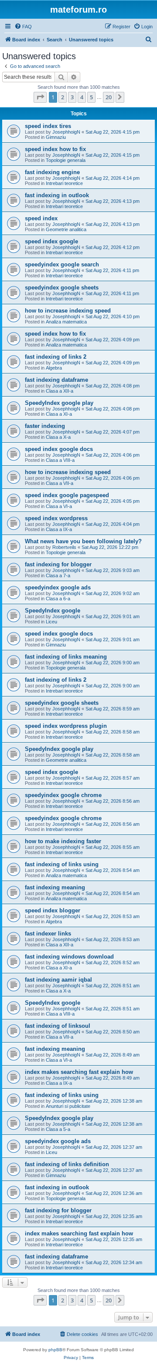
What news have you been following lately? (83, 541)
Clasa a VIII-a (60, 460)
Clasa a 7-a (58, 575)
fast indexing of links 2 (55, 356)
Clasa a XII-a (59, 391)
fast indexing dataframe (56, 380)
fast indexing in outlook (57, 195)
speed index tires (48, 126)
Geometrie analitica (66, 229)
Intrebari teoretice (64, 183)
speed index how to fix (55, 149)
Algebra (54, 367)
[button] (40, 97)
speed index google (51, 241)
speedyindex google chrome (63, 795)
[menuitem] (23, 26)
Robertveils (64, 547)
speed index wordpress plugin (66, 726)
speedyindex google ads (58, 587)
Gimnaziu (56, 137)
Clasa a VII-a (59, 483)
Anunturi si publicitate (68, 1106)
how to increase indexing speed (68, 310)
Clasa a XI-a (59, 414)
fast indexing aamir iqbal (58, 979)
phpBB (55, 1349)
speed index (41, 218)
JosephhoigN (66, 132)
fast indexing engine (52, 172)
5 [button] (91, 97)
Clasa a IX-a (59, 529)
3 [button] (72, 97)
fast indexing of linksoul (57, 1026)
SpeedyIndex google (52, 610)
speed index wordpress (56, 518)
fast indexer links (48, 933)
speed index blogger (52, 910)
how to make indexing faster (63, 841)
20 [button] (109, 97)
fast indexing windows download (69, 956)
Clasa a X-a (58, 437)
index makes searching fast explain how (79, 1072)
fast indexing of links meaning (66, 656)
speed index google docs (59, 449)
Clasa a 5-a (58, 1129)
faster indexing (45, 426)
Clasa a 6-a (58, 598)
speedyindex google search (62, 264)
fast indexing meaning (55, 887)
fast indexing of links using (62, 864)
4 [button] (81, 97)
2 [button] (62, 97)
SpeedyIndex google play (59, 403)
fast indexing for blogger (58, 564)
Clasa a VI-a (59, 506)
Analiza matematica (66, 321)
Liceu (51, 621)
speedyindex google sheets (62, 287)
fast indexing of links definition (67, 1164)
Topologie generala (65, 160)
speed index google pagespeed (67, 495)
